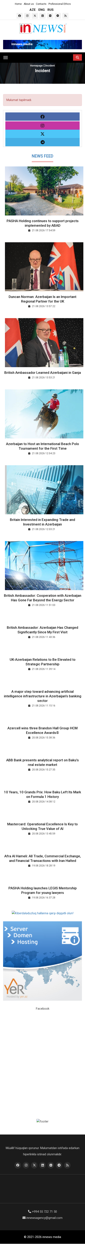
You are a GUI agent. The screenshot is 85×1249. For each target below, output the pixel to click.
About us (29, 3)
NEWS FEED (42, 156)
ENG (41, 10)
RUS (50, 10)
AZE (33, 10)
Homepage (36, 65)
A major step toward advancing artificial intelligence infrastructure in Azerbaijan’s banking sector (42, 696)
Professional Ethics (59, 3)
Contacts (41, 3)
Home (18, 3)
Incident (50, 65)
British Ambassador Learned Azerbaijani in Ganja (42, 372)
